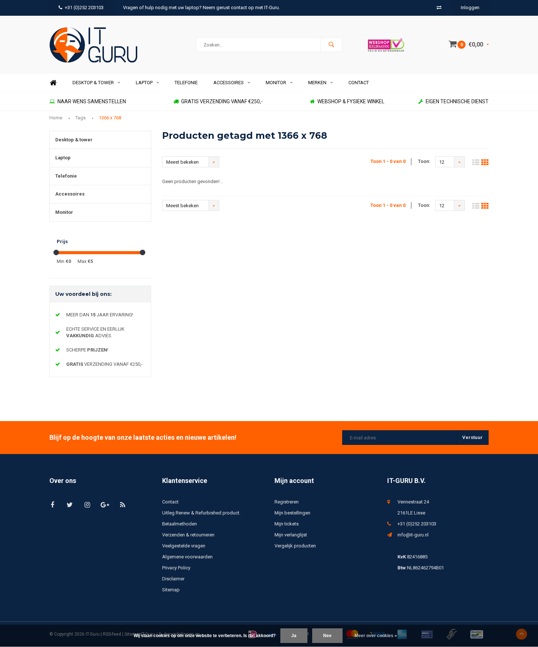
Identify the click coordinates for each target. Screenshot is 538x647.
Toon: (424, 161)
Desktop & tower (93, 82)
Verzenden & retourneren (188, 535)
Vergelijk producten (295, 546)
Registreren (286, 502)
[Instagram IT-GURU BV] (87, 505)
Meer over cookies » (376, 635)
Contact (358, 82)
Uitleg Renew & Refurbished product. (201, 513)
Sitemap (171, 589)
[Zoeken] (331, 44)
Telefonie (186, 82)
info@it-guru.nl (413, 535)
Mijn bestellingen (292, 513)
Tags (80, 117)
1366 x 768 (110, 117)
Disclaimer (173, 578)
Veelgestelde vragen (183, 546)
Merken (317, 82)
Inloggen (470, 7)
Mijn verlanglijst (290, 535)
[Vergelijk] (439, 7)
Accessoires (228, 82)
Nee (327, 635)
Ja (293, 635)
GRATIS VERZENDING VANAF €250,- (222, 101)
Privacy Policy (176, 567)
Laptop (144, 82)
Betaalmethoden (179, 524)
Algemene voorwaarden (187, 556)
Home (53, 83)
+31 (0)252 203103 (84, 7)
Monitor (276, 82)
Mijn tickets (286, 524)
